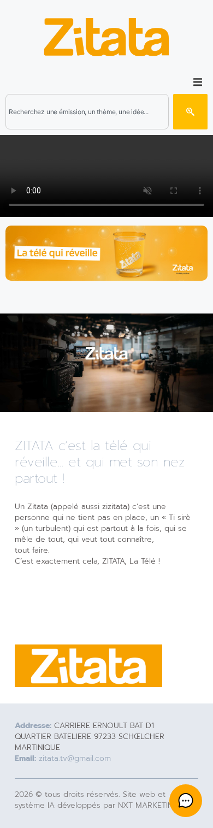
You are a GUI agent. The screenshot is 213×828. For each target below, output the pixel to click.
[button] (198, 82)
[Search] (190, 111)
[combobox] (87, 111)
